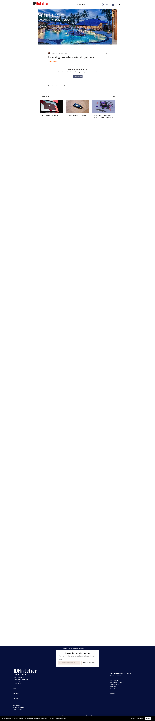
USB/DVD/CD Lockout (77, 116)
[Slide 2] (77, 41)
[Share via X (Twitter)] (52, 86)
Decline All (140, 718)
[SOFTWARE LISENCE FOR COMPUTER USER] (103, 106)
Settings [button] (132, 718)
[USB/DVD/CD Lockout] (77, 106)
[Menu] (119, 4)
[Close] (153, 718)
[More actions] (106, 53)
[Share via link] (60, 86)
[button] (112, 4)
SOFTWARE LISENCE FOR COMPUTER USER (103, 116)
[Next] (115, 26)
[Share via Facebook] (48, 86)
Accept (148, 718)
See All (113, 96)
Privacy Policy (63, 718)
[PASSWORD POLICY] (51, 106)
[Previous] (40, 26)
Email (60, 659)
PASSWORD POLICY (50, 116)
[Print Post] (64, 86)
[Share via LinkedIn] (56, 86)
